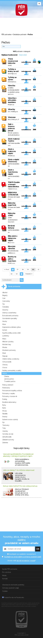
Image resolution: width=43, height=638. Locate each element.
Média (4, 575)
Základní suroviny (8, 440)
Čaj (3, 304)
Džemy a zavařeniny (9, 313)
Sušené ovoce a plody (10, 419)
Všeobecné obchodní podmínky (13, 585)
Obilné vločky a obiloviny (10, 359)
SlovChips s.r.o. (12, 73)
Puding (4, 399)
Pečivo (4, 373)
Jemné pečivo (9, 379)
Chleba (6, 376)
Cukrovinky (6, 301)
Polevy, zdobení (7, 385)
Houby (4, 321)
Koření (4, 330)
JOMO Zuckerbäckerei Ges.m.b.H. (12, 220)
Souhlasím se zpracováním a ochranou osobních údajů (22, 557)
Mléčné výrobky (8, 341)
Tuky (4, 428)
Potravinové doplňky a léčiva (12, 390)
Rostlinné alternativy (9, 402)
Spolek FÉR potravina (9, 569)
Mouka (4, 347)
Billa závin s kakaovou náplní (12, 238)
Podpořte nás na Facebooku (14, 597)
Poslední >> (29, 274)
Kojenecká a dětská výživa (11, 327)
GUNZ (10, 65)
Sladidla (4, 414)
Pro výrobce (6, 572)
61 (38, 269)
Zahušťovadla (6, 437)
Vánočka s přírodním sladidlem (12, 100)
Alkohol (4, 292)
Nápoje (4, 356)
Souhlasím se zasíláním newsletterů (22, 554)
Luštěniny (5, 336)
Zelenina (5, 442)
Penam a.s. (11, 104)
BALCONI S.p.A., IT (13, 119)
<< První (6, 269)
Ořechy (5, 365)
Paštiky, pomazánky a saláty (11, 370)
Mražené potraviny (9, 350)
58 (23, 269)
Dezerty (5, 310)
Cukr (4, 298)
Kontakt (5, 579)
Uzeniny (5, 431)
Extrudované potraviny (10, 315)
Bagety (4, 295)
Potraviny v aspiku (8, 393)
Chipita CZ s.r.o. (12, 189)
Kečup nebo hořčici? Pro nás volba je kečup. (20, 486)
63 (17, 274)
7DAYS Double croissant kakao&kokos (14, 185)
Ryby (4, 405)
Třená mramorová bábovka (13, 61)
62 (11, 274)
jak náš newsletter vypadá (26, 560)
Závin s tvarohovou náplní (13, 172)
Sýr (3, 422)
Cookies (5, 591)
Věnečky (11, 109)
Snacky (4, 416)
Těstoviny (5, 425)
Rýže (4, 408)
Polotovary (6, 388)
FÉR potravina (6, 34)
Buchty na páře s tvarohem (12, 259)
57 (17, 269)
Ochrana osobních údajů (10, 588)
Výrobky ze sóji (7, 434)
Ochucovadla (6, 362)
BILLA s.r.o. (11, 242)
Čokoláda (5, 307)
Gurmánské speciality (9, 318)
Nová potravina (14, 286)
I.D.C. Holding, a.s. (13, 111)
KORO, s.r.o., (11, 263)
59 (28, 269)
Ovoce (4, 367)
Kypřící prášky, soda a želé (11, 333)
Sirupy (4, 411)
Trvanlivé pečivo (9, 381)
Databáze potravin (19, 34)
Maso (4, 339)
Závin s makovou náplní (12, 151)
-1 (3, 183)
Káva (4, 324)
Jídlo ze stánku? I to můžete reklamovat (18, 470)
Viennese (12, 117)
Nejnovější (23, 55)
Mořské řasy (6, 344)
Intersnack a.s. (12, 82)
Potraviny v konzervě (9, 396)
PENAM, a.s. (11, 155)
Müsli (4, 353)
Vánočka (11, 86)
